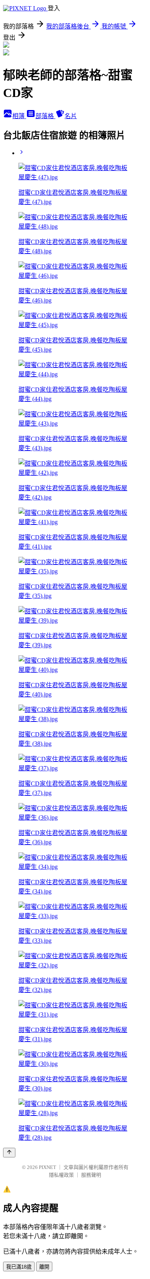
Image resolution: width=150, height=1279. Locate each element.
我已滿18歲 (19, 1267)
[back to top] (9, 1152)
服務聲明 (91, 1175)
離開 (44, 1267)
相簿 (19, 116)
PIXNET (47, 1167)
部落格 (45, 116)
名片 (71, 116)
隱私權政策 (61, 1175)
